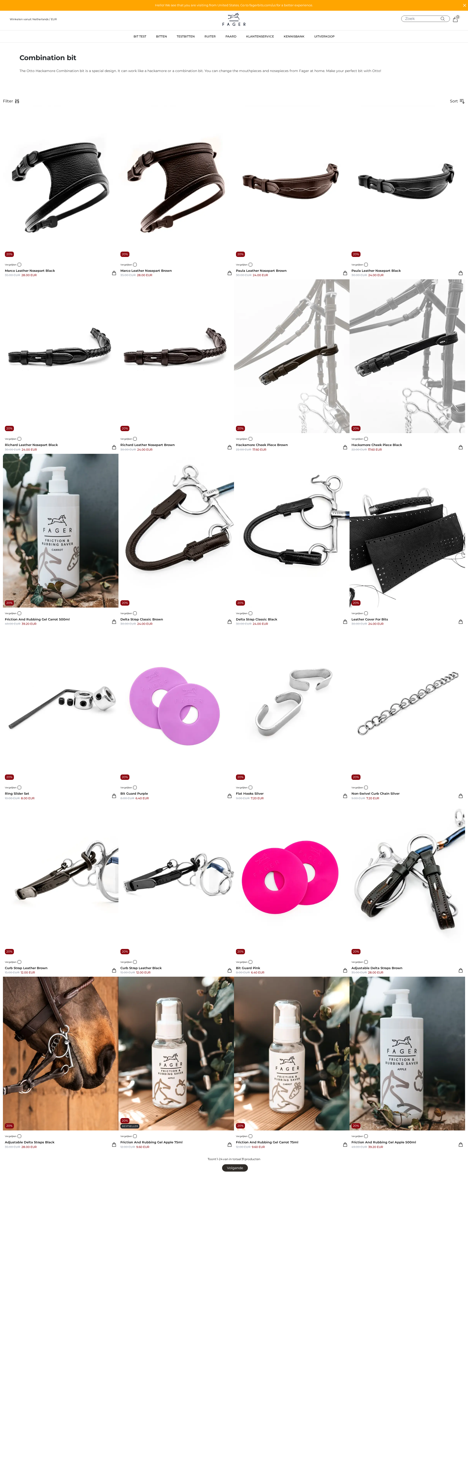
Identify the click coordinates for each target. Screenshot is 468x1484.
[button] (234, 5)
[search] (427, 19)
